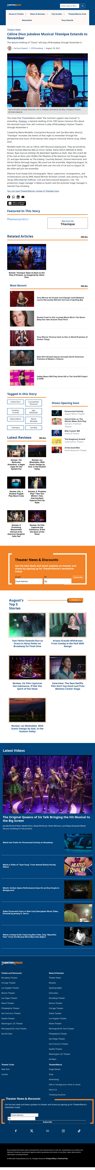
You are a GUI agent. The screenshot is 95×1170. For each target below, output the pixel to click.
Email (18, 577)
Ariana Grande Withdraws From (67, 643)
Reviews (52, 983)
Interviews (53, 993)
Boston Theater (8, 993)
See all (84, 237)
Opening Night (55, 988)
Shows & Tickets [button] (16, 14)
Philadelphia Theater (10, 1008)
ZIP (45, 577)
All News (52, 1059)
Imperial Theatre (72, 433)
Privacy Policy (51, 1159)
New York (5, 1069)
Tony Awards (67, 20)
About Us (53, 1089)
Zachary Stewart (21, 48)
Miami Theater (7, 1003)
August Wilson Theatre (75, 414)
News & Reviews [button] (38, 14)
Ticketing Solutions (57, 1094)
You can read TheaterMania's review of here (33, 191)
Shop (51, 1074)
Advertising (54, 1079)
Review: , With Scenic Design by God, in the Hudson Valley (27, 728)
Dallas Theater (55, 1013)
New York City (68, 221)
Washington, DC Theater (12, 1023)
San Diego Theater (57, 1039)
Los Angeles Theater (10, 988)
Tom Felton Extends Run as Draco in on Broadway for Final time (27, 643)
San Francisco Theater (11, 1013)
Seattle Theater (8, 1018)
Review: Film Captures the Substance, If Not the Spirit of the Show (27, 686)
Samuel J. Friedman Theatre (73, 425)
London (4, 1074)
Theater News (14, 29)
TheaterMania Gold (77, 14)
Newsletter (27, 20)
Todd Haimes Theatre (74, 442)
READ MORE (75, 600)
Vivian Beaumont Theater (76, 450)
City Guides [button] (56, 14)
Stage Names (54, 1069)
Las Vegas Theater (9, 998)
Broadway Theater (9, 977)
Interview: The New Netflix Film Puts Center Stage (67, 686)
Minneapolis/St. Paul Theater (14, 1028)
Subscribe (78, 577)
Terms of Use (63, 1159)
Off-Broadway (37, 48)
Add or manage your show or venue (64, 1084)
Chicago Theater (8, 983)
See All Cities (6, 1033)
